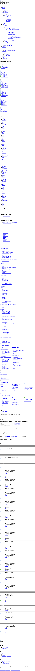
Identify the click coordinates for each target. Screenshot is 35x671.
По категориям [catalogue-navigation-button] (4, 58)
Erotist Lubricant (5, 233)
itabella (3, 199)
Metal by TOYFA (17, 423)
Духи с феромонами (5, 345)
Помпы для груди (5, 289)
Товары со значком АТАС (8, 45)
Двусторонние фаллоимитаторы (7, 317)
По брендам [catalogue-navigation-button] (4, 57)
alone (3, 186)
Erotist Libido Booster (6, 232)
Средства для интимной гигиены (6, 357)
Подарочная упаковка (27, 401)
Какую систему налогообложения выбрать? (14, 37)
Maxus (4, 235)
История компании (5, 647)
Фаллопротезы (4, 294)
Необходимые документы (6, 653)
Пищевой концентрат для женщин (17, 389)
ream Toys (4, 120)
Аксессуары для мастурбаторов (7, 283)
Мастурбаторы (3, 281)
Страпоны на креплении (6, 312)
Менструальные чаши (4, 286)
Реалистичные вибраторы (6, 271)
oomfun (3, 195)
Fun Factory (5, 234)
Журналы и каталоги (15, 401)
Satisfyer (4, 237)
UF (3, 139)
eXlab (3, 142)
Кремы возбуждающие (5, 351)
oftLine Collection (5, 200)
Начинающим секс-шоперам (8, 27)
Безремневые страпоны (6, 310)
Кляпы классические (5, 388)
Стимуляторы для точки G (6, 273)
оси (3, 151)
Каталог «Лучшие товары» (6, 661)
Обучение (3, 24)
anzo (3, 125)
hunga (3, 145)
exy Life (3, 144)
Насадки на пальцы (5, 279)
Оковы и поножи (5, 403)
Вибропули (4, 307)
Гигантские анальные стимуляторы (7, 255)
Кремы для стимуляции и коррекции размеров (4, 349)
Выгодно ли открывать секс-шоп (11, 28)
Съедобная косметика (4, 362)
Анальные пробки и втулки (6, 253)
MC (3, 188)
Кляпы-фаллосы (4, 390)
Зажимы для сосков (5, 400)
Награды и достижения (7, 49)
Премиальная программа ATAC (9, 40)
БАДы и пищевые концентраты (16, 385)
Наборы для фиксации (5, 401)
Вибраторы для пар (5, 266)
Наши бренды (6, 48)
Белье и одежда (15, 347)
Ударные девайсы (3, 393)
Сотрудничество (4, 51)
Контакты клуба (8, 44)
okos (3, 128)
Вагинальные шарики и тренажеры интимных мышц (9, 259)
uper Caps (4, 146)
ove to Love (4, 179)
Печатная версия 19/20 (6, 216)
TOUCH (3, 136)
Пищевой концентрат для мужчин (17, 390)
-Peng (3, 118)
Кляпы (2, 386)
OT (3, 126)
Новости (3, 8)
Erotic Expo (4, 46)
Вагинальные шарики (11, 32)
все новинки (3, 242)
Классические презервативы (28, 387)
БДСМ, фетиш (4, 382)
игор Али (4, 153)
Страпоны (2, 309)
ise (3, 205)
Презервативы (27, 385)
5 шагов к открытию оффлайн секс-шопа (12, 29)
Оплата (3, 654)
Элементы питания (5, 333)
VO (3, 191)
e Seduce (3, 185)
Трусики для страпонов (6, 313)
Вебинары (5, 25)
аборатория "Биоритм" (6, 154)
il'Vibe (3, 178)
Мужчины (4, 298)
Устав (7, 43)
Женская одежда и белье (15, 355)
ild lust (3, 150)
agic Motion (4, 181)
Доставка (5, 53)
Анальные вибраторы (5, 251)
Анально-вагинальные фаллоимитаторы (8, 316)
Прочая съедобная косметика (6, 365)
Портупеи (15, 351)
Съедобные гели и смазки (5, 379)
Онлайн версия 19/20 (9, 13)
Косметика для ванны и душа (5, 339)
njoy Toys (4, 172)
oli (2, 176)
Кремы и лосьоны (5, 360)
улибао (3, 159)
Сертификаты (8, 21)
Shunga (4, 238)
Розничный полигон (5, 663)
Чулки (14, 368)
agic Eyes (4, 180)
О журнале (7, 16)
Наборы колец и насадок (6, 278)
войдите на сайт (14, 436)
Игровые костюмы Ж (16, 357)
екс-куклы (4, 206)
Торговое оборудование (7, 22)
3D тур (5, 23)
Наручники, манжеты (5, 402)
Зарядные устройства (5, 332)
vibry (3, 194)
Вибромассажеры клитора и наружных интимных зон (10, 306)
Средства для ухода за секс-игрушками (8, 323)
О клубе (7, 42)
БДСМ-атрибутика (10, 33)
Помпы (2, 287)
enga (3, 203)
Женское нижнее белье (15, 362)
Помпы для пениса (5, 290)
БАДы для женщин (15, 387)
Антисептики (4, 322)
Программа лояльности (7, 55)
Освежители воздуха (5, 347)
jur (2, 137)
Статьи (3, 662)
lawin (3, 171)
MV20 (3, 193)
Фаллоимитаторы (3, 314)
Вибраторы (2, 263)
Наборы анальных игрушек (6, 257)
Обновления (6, 10)
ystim (3, 133)
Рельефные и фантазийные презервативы (28, 389)
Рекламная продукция (15, 402)
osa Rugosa (4, 196)
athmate (3, 117)
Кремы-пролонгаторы (5, 354)
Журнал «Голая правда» (7, 15)
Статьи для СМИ (8, 20)
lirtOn (3, 173)
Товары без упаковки (6, 241)
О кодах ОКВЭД (10, 38)
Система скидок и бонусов (6, 656)
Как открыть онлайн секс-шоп (10, 30)
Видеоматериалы (8, 19)
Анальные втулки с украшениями (7, 252)
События (5, 11)
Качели (2, 385)
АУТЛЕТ (4, 240)
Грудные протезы (5, 293)
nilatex (3, 149)
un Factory (4, 124)
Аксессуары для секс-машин (6, 301)
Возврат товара (6, 54)
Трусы (14, 364)
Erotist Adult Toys (5, 231)
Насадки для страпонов (6, 311)
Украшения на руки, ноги (17, 353)
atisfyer (3, 141)
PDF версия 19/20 (8, 14)
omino (3, 119)
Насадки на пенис (5, 280)
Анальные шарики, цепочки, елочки (8, 254)
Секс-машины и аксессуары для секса (6, 299)
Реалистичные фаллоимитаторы (7, 319)
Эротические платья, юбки (17, 360)
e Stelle (3, 177)
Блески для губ (4, 364)
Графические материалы (9, 18)
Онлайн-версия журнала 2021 (10, 17)
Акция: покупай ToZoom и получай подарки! (10, 222)
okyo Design (4, 148)
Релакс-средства (4, 341)
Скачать (6, 468)
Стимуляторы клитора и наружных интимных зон (8, 304)
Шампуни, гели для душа (6, 342)
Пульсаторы (4, 270)
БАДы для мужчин (15, 388)
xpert (3, 123)
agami (3, 140)
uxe (3, 130)
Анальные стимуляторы (11, 34)
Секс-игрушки (4, 248)
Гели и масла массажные (6, 359)
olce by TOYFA (4, 170)
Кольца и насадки (3, 275)
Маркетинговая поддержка (15, 398)
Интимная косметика (6, 337)
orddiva (3, 189)
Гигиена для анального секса (6, 256)
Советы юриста (8, 35)
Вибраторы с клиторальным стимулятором (9, 267)
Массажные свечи (5, 361)
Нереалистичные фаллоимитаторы (7, 318)
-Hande (3, 197)
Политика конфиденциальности (5, 670)
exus (3, 187)
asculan (3, 131)
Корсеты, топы (15, 359)
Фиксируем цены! (6, 223)
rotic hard (3, 121)
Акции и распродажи (7, 9)
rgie (3, 135)
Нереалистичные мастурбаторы (7, 284)
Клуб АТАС (6, 41)
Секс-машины (4, 302)
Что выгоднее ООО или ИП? (12, 36)
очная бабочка (4, 156)
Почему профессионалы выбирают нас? (10, 50)
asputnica (3, 138)
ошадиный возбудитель (6, 155)
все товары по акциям (4, 224)
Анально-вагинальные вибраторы (7, 265)
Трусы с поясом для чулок (17, 365)
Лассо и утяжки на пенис (6, 277)
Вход (1, 5)
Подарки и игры (28, 399)
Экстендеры (4, 326)
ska (3, 122)
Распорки (3, 405)
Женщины (4, 297)
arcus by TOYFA (5, 184)
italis (3, 204)
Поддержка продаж (5, 12)
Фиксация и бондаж (4, 398)
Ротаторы (3, 272)
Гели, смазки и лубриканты (4, 373)
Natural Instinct (5, 236)
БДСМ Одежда (3, 384)
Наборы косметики (3, 356)
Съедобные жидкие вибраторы (5, 367)
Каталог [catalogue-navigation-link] (3, 7)
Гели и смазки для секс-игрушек (6, 378)
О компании (4, 47)
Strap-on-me (5, 239)
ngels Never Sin (4, 168)
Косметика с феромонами (4, 343)
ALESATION (4, 182)
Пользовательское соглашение (15, 670)
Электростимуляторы (5, 329)
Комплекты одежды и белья (17, 358)
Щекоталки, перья (5, 396)
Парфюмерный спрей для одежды (18, 350)
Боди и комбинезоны (16, 356)
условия (10, 223)
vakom (3, 202)
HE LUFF (4, 147)
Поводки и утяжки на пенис (6, 404)
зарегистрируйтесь (7, 436)
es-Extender (4, 175)
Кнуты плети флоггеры (6, 395)
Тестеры (13, 403)
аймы (3, 157)
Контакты (3, 56)
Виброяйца (4, 268)
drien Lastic (4, 166)
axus (3, 132)
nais (3, 167)
